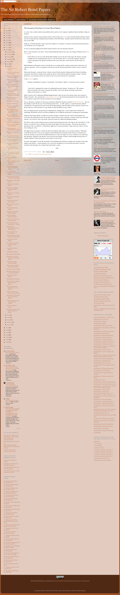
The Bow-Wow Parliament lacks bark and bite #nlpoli (13, 296)
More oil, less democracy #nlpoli (13, 204)
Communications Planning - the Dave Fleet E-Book (11, 467)
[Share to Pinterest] (53, 152)
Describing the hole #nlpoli (13, 254)
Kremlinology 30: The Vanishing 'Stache (104, 358)
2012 (7, 50)
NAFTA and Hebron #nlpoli (12, 306)
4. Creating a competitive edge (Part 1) (103, 450)
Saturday (65, 37)
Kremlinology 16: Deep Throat (101, 392)
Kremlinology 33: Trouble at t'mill (102, 349)
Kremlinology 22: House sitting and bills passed (104, 376)
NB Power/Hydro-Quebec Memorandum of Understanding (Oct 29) (12, 446)
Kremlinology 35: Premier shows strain (103, 344)
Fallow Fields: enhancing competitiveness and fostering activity (105, 127)
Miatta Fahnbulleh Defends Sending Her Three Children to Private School (12, 368)
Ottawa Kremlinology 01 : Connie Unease (104, 317)
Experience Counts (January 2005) (102, 294)
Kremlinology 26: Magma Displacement (103, 368)
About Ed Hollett (8, 19)
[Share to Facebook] (51, 152)
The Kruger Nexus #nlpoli (13, 279)
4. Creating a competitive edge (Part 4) (103, 456)
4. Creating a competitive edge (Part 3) (103, 454)
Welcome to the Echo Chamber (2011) (103, 275)
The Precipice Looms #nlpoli (12, 275)
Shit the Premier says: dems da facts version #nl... (12, 148)
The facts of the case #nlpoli (108, 72)
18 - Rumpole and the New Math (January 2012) (12, 509)
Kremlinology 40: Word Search (101, 333)
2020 (7, 30)
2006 (7, 339)
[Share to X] (50, 152)
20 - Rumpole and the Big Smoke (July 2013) (12, 502)
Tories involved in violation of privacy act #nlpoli (13, 173)
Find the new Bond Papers (100, 45)
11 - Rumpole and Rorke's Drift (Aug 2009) (11, 536)
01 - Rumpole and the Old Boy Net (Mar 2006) (11, 571)
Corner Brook (35, 154)
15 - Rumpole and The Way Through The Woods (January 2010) (11, 521)
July (8, 64)
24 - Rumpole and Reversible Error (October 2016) (11, 488)
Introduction (97, 441)
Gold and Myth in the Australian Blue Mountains (12, 385)
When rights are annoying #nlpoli (13, 193)
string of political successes (52, 97)
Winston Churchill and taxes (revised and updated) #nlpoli (108, 177)
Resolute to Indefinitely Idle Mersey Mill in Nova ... (12, 189)
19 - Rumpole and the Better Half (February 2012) (12, 506)
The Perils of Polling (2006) (101, 271)
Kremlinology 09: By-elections (101, 413)
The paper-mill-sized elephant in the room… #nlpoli (13, 288)
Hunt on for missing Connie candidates (107, 189)
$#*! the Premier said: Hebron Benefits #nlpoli (13, 115)
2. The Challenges (98, 445)
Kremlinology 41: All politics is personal (104, 331)
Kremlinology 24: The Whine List (102, 370)
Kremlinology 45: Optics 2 (100, 321)
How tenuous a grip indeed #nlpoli (13, 180)
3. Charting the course (99, 447)
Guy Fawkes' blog (10, 365)
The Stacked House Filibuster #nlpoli (12, 215)
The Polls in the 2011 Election (101, 280)
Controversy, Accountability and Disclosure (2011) (104, 286)
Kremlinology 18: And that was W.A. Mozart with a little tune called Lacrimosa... (105, 386)
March (9, 320)
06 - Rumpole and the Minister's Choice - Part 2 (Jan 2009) (11, 553)
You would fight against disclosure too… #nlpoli (13, 223)
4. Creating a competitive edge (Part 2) (103, 452)
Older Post (86, 160)
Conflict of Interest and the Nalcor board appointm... (13, 162)
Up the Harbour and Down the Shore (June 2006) (104, 305)
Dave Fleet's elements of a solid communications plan (11, 471)
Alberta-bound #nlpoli (12, 103)
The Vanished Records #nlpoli (12, 208)
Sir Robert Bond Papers (103, 236)
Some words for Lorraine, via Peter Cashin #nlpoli (13, 177)
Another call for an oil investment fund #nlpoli (13, 292)
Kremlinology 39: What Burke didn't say (104, 335)
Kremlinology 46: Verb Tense (101, 319)
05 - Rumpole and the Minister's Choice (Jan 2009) (11, 557)
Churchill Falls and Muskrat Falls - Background (42, 19)
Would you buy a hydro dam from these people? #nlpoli (13, 258)
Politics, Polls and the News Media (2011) (104, 278)
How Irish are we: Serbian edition (13, 119)
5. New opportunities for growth (101, 458)
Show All (18, 428)
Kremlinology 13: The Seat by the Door (103, 401)
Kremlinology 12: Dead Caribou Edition (103, 403)
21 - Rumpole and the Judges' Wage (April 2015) (11, 499)
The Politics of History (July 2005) (102, 301)
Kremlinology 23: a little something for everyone (103, 373)
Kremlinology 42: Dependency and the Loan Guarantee (104, 328)
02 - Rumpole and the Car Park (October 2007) (11, 567)
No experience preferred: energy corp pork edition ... (13, 244)
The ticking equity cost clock (101, 147)
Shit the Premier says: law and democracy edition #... (13, 153)
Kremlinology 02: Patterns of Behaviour (103, 430)
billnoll (73, 590)
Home (57, 160)
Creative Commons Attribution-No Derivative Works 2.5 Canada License (71, 581)
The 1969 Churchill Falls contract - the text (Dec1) (10, 450)
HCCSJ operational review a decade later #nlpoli (13, 272)
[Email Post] (43, 151)
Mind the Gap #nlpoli (106, 156)
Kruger (50, 154)
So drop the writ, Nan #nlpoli (12, 239)
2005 (7, 342)
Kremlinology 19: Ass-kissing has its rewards (105, 384)
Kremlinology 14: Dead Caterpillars (102, 399)
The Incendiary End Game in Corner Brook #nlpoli (13, 236)
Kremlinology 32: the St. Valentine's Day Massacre (104, 352)
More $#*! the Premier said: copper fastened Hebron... (12, 111)
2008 (7, 335)
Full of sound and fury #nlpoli (108, 83)
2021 (7, 28)
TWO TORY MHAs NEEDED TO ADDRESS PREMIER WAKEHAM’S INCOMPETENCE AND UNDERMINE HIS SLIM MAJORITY (12, 412)
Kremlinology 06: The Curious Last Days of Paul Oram (104, 421)
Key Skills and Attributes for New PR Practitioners (11, 464)
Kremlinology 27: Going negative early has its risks (104, 365)
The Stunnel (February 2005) (101, 297)
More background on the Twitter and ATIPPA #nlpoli (13, 167)
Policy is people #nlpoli (99, 54)
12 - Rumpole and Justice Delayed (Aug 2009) (10, 532)
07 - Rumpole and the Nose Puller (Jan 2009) (10, 550)
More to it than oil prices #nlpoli (13, 132)
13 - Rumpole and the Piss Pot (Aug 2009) (11, 528)
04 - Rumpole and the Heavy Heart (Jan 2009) (11, 560)
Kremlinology (97, 432)
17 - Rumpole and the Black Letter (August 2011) (10, 513)
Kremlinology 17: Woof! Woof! (101, 389)
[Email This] (46, 152)
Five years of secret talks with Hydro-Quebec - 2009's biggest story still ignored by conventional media (11, 437)
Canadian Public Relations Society (10, 460)
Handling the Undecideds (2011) (102, 282)
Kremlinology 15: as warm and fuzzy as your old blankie (105, 396)
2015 (7, 42)
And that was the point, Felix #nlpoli (12, 201)
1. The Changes (97, 443)
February (9, 322)
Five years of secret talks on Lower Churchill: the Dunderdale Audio (105, 201)
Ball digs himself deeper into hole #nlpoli (104, 36)
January (9, 324)
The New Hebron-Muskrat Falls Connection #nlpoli (13, 282)
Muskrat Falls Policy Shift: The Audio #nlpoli (13, 76)
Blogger (83, 590)
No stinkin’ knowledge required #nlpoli (12, 140)
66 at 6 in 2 (103, 166)
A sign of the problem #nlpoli (12, 248)
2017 (7, 38)
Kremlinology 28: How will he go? (102, 363)
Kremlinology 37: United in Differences (103, 339)
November (10, 54)
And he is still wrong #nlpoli (12, 69)
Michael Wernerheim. (78, 102)
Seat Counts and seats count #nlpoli (12, 232)
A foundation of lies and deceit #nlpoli (103, 104)
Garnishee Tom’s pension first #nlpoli (13, 90)
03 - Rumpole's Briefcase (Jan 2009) (11, 564)
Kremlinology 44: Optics (100, 323)
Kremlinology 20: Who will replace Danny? (104, 382)
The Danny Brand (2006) (100, 273)
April (8, 317)
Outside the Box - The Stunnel (101, 63)
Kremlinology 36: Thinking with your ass (104, 342)
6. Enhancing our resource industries (102, 460)
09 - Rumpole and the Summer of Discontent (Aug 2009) (12, 543)
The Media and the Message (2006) (102, 269)
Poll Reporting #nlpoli (12, 252)
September (10, 59)
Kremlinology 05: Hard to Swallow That (104, 424)
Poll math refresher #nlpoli (13, 269)
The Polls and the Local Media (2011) (103, 284)
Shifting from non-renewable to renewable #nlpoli (13, 81)
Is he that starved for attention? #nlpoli (12, 262)
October (9, 57)
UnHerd (8, 399)
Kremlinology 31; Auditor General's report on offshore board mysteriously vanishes (105, 355)
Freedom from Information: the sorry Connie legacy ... (13, 228)
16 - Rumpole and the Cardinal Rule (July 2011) (11, 516)
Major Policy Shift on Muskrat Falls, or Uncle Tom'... (13, 86)
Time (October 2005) (99, 303)
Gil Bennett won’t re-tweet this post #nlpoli (104, 27)
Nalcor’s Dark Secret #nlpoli (12, 157)
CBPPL (30, 154)
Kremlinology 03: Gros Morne (101, 428)
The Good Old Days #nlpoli (107, 220)
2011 (7, 327)
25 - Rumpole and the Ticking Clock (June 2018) (11, 485)
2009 (7, 332)
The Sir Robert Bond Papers (25, 9)
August (9, 61)
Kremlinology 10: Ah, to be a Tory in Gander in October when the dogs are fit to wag (105, 410)
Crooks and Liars (10, 351)
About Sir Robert (21, 19)
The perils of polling (99, 113)
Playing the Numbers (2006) (101, 267)
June (8, 66)
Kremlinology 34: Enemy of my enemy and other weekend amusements (104, 346)
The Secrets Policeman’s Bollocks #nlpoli (13, 212)
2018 (7, 35)
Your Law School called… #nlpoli (13, 197)
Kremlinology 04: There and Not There (103, 426)
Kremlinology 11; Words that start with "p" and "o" (104, 406)
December (9, 52)
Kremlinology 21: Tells (99, 380)
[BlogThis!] (48, 152)
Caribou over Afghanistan (13, 122)
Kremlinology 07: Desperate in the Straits (104, 418)
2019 (7, 33)
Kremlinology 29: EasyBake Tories (102, 361)
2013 (7, 47)
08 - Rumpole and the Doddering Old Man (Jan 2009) (12, 546)
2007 (7, 337)
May (8, 315)
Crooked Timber (10, 383)
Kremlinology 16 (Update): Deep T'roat (103, 394)
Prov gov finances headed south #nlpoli (103, 137)
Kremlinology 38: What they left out (103, 337)
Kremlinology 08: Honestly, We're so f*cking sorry (105, 415)
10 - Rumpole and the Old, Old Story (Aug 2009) (11, 539)
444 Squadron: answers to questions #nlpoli (13, 125)
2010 (7, 330)
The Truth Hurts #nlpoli (12, 101)
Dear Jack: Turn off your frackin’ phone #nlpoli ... (13, 136)
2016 (7, 40)
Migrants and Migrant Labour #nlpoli (12, 98)
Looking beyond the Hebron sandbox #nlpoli (13, 128)
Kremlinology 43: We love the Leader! (103, 325)
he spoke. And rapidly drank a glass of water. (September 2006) (104, 309)
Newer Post (27, 160)
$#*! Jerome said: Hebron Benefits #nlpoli (13, 106)
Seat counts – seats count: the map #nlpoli (13, 219)
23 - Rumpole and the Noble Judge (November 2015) (10, 492)
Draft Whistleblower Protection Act (11, 442)
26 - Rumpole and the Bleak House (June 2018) (10, 481)
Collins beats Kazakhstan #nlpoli (13, 184)
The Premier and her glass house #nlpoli (13, 72)
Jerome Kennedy (44, 154)
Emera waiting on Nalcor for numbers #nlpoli (13, 266)
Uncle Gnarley (9, 407)
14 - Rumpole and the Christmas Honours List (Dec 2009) (11, 525)
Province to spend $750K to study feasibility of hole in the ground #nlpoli (104, 94)
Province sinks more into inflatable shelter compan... (13, 302)
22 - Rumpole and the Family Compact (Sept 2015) (11, 495)
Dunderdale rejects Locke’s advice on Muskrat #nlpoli (13, 310)
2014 (7, 45)
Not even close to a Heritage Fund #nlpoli (13, 94)
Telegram (30, 79)
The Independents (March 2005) (101, 299)
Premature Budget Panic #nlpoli (13, 143)
